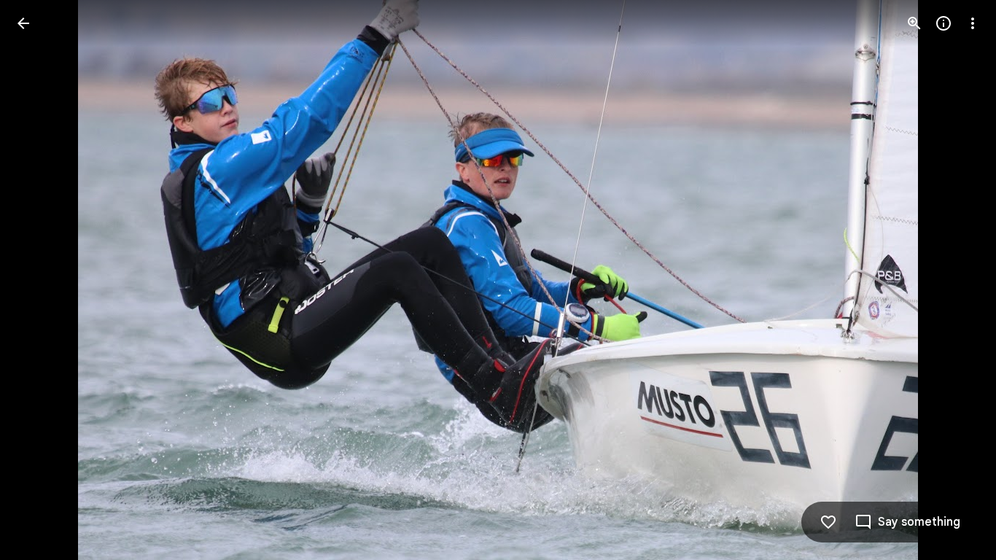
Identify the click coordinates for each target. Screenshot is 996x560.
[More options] (972, 23)
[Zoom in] (914, 23)
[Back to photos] (23, 23)
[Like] (828, 522)
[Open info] (943, 23)
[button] (40, 280)
